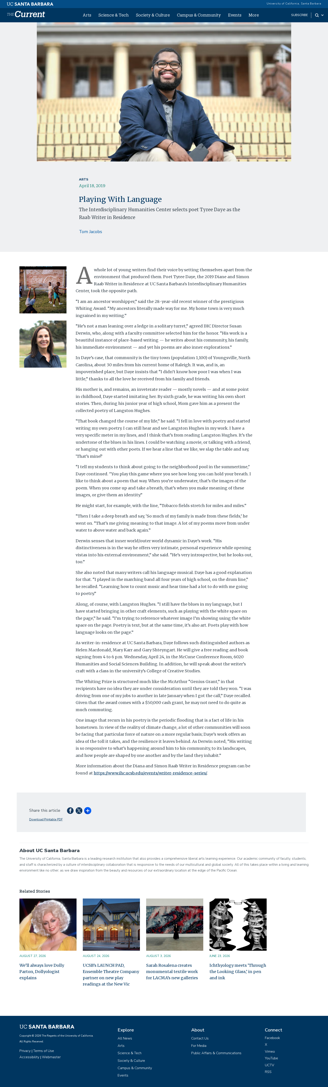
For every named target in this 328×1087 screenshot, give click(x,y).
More (254, 14)
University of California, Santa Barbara (294, 3)
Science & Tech (113, 14)
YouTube (271, 1058)
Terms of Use (43, 1050)
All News (125, 1038)
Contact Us (200, 1038)
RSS (268, 1071)
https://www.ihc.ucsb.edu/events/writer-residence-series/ (150, 773)
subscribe (299, 15)
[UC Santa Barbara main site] (30, 3)
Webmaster (51, 1057)
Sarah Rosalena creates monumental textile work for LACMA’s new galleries (172, 971)
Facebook (272, 1037)
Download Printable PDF (46, 819)
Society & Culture (153, 14)
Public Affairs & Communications (216, 1053)
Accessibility (29, 1057)
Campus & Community (199, 14)
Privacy (25, 1050)
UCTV (269, 1065)
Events (234, 14)
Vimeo (270, 1051)
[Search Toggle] (319, 15)
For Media (198, 1045)
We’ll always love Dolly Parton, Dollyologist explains (41, 971)
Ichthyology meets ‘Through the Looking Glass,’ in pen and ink (238, 971)
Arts (87, 14)
